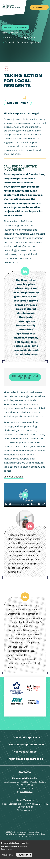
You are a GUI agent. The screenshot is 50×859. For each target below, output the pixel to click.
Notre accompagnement (25, 744)
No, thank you (24, 854)
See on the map (26, 792)
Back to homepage (17, 27)
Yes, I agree (7, 854)
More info (6, 849)
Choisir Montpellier (25, 737)
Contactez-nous (32, 834)
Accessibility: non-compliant (15, 834)
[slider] (14, 504)
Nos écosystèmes (25, 751)
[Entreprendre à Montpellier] (11, 6)
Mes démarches (39, 7)
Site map (28, 836)
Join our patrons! (13, 476)
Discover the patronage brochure (25, 377)
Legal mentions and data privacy (31, 832)
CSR (6, 69)
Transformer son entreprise (25, 758)
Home (4, 32)
